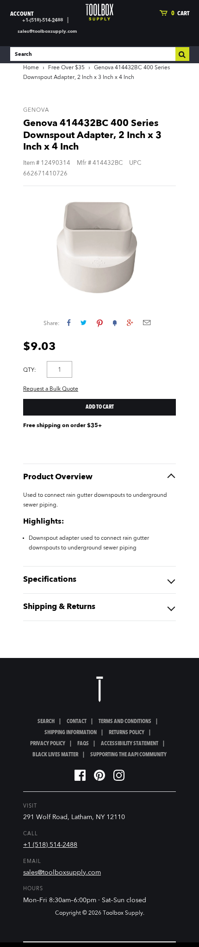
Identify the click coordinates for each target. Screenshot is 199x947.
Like (68, 322)
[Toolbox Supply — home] (99, 12)
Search (46, 721)
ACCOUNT (21, 14)
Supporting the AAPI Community (128, 755)
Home (31, 68)
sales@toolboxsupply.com (47, 31)
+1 (130, 322)
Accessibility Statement (129, 744)
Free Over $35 (66, 68)
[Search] (182, 54)
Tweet (84, 322)
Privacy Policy (47, 744)
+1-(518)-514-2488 (42, 20)
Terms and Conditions (125, 721)
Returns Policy (126, 733)
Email (146, 322)
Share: (52, 323)
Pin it (100, 322)
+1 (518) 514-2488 (50, 845)
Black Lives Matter (55, 755)
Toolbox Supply (123, 913)
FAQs (83, 744)
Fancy (115, 322)
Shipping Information (70, 733)
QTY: (29, 370)
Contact (77, 721)
